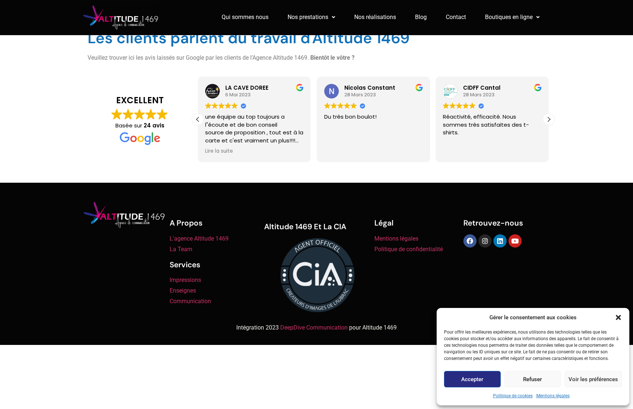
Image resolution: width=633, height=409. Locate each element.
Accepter (472, 379)
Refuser (532, 379)
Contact (456, 17)
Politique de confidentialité (408, 249)
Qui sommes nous (245, 17)
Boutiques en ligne (509, 17)
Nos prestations (308, 17)
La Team (181, 249)
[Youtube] (515, 241)
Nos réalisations (375, 17)
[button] (618, 317)
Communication (190, 301)
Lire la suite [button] (219, 151)
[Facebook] (470, 241)
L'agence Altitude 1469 (199, 238)
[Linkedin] (500, 241)
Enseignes (183, 290)
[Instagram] (485, 241)
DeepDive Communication (314, 327)
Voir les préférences (593, 379)
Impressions (185, 279)
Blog (421, 17)
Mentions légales (553, 395)
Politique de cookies (513, 395)
